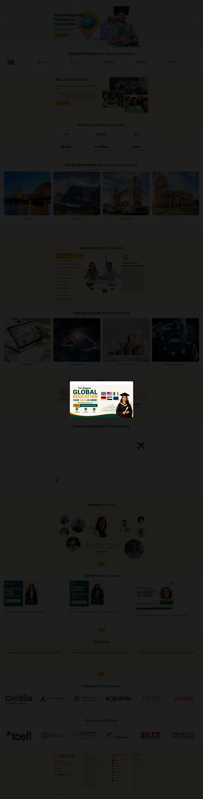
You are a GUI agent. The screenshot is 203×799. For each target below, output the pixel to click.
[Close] (132, 382)
